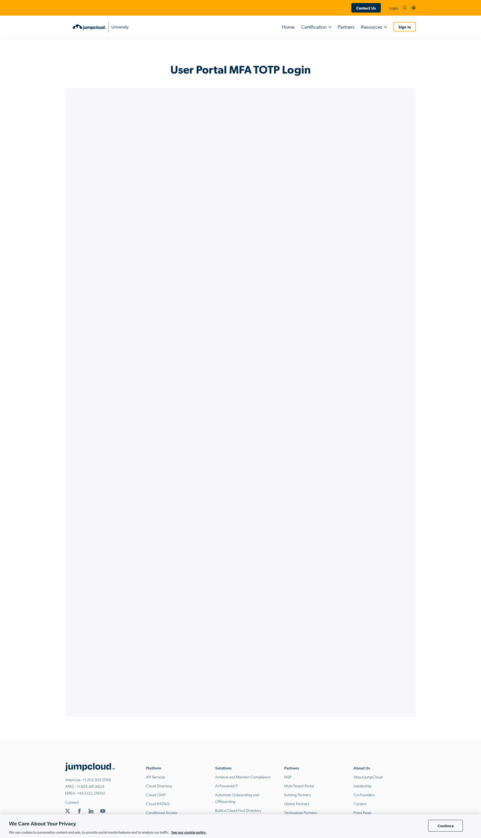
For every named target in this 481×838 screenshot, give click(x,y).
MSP (287, 776)
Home (288, 26)
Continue (446, 825)
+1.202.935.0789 (96, 779)
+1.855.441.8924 (90, 786)
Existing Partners (297, 794)
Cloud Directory (159, 785)
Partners (346, 26)
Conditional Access (161, 812)
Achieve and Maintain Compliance (242, 776)
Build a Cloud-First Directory (238, 810)
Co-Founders (364, 794)
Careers (360, 803)
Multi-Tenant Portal (299, 785)
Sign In (404, 26)
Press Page (362, 812)
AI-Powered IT (226, 785)
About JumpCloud (368, 776)
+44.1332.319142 (91, 792)
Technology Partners (300, 812)
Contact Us (366, 7)
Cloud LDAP (156, 794)
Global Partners (296, 803)
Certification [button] (314, 26)
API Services (155, 776)
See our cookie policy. (189, 832)
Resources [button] (371, 26)
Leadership (362, 785)
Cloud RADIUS (158, 803)
